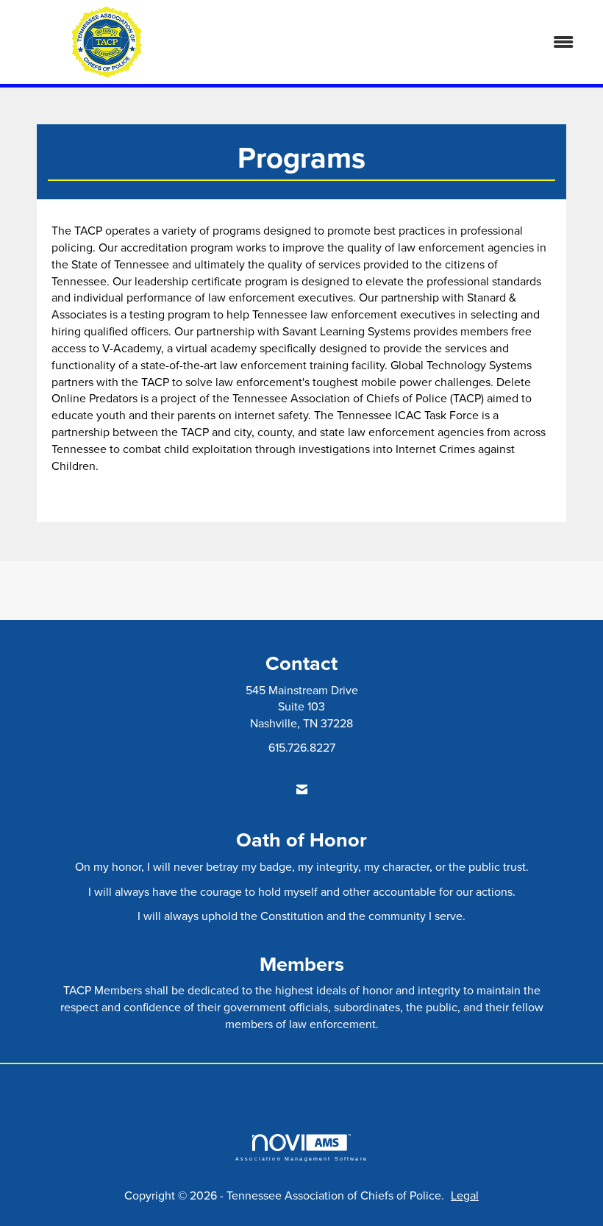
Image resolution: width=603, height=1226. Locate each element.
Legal (465, 1195)
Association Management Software (301, 1158)
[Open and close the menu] (395, 42)
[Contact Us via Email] (302, 789)
